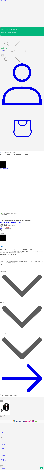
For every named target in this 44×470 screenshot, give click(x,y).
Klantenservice (3, 452)
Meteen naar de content (3, 0)
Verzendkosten (2, 228)
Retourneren (2, 435)
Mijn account (3, 429)
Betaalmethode (3, 459)
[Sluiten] (0, 394)
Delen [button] (2, 230)
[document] (22, 395)
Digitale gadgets (3, 444)
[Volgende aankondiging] (0, 35)
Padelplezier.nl (3, 468)
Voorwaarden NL (3, 431)
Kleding (2, 443)
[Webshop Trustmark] (9, 421)
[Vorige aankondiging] (0, 27)
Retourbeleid (3, 455)
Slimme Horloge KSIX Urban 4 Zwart (4, 415)
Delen (1, 229)
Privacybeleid (3, 433)
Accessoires (2, 447)
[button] (22, 44)
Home (2, 439)
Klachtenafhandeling (4, 456)
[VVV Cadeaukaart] (19, 421)
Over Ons (2, 448)
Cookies (2, 432)
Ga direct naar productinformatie (4, 168)
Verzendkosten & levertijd (4, 460)
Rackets (2, 440)
